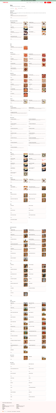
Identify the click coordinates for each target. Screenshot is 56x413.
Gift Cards (30, 2)
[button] (49, 2)
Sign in (52, 2)
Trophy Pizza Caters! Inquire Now (26, 0)
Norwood (17, 404)
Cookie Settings (18, 411)
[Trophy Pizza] (5, 2)
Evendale (3, 404)
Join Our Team (34, 2)
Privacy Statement (14, 411)
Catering (27, 2)
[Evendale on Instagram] (3, 409)
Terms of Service (9, 411)
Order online (3, 408)
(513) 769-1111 (3, 405)
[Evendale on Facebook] (2, 409)
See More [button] (34, 0)
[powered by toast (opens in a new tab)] (5, 411)
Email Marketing (41, 2)
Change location (23, 6)
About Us (37, 2)
